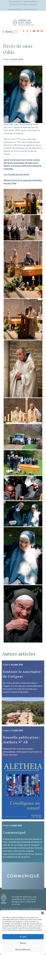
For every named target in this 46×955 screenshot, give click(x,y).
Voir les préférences (23, 949)
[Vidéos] (37, 31)
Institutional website (30, 2)
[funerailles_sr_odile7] (23, 462)
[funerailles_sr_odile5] (23, 319)
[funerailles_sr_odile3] (23, 437)
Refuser (23, 943)
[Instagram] (26, 31)
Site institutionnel (15, 2)
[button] (42, 913)
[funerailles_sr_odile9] (23, 368)
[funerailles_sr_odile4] (23, 411)
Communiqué (14, 832)
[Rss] (22, 31)
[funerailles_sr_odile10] (23, 269)
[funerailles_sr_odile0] (23, 614)
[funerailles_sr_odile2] (23, 227)
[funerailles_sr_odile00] (23, 555)
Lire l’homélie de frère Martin (16, 174)
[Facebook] (30, 31)
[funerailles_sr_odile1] (23, 201)
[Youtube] (33, 31)
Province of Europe (30, 9)
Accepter (23, 937)
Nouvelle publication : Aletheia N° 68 (22, 739)
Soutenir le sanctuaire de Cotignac (22, 674)
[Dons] (41, 31)
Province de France (15, 9)
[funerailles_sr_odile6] (23, 488)
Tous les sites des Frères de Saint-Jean (23, 5)
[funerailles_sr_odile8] (23, 513)
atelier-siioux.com (35, 909)
